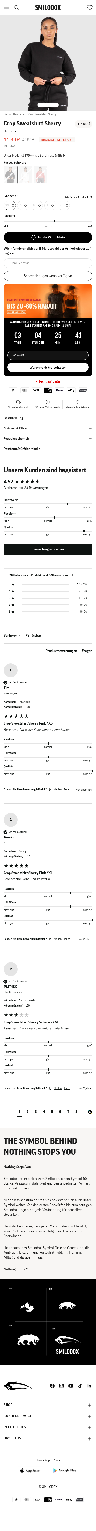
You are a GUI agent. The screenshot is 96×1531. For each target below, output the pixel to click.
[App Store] (31, 1470)
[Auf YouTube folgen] (71, 1386)
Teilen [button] (67, 789)
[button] (19, 1112)
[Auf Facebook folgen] (52, 1386)
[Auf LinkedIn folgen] (89, 1386)
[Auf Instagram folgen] (61, 1386)
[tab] (61, 651)
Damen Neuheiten (15, 114)
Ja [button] (50, 789)
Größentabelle (81, 196)
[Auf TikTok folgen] (80, 1386)
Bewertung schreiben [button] (48, 549)
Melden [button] (58, 789)
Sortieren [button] (11, 635)
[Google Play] (64, 1470)
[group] (48, 482)
